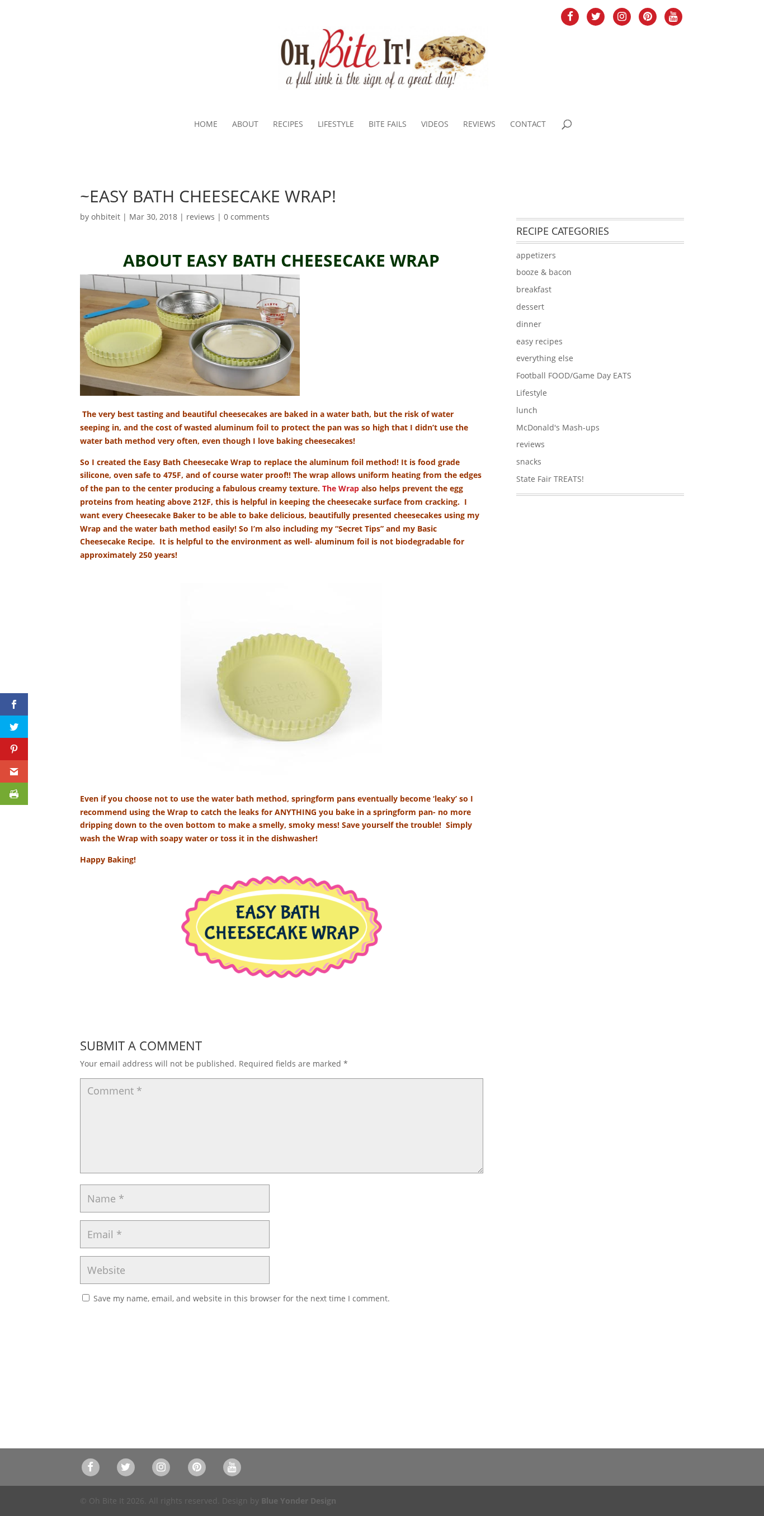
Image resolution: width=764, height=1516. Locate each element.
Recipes (288, 124)
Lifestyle (336, 124)
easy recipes (539, 341)
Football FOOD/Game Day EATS (573, 375)
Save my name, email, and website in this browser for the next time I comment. (241, 1298)
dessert (530, 306)
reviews (200, 216)
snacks (528, 461)
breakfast (533, 289)
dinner (528, 324)
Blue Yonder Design (298, 1500)
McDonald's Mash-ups (558, 427)
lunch (526, 410)
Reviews (479, 124)
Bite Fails (388, 124)
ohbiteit (105, 216)
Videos (435, 124)
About (245, 124)
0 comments (247, 216)
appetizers (536, 255)
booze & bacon (544, 272)
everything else (544, 358)
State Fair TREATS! (550, 478)
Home (206, 124)
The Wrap (340, 488)
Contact (528, 124)
